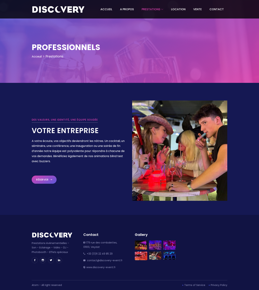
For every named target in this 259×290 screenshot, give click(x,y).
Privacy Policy (218, 285)
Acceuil (37, 56)
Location (178, 9)
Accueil (106, 9)
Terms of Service (194, 285)
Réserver (42, 179)
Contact (216, 9)
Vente (197, 9)
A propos (127, 9)
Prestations (151, 9)
